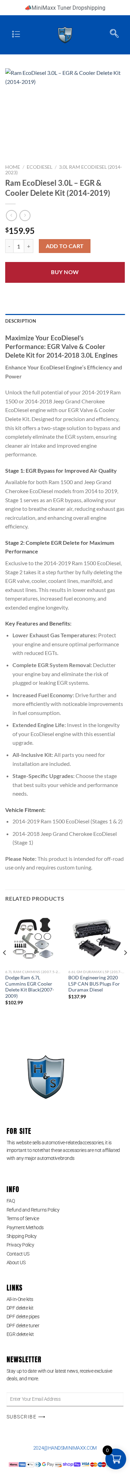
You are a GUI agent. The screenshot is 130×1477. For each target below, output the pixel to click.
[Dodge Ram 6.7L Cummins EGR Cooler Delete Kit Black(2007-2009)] (33, 938)
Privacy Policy (20, 1245)
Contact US (18, 1254)
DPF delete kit (20, 1308)
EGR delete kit (20, 1334)
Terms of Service (23, 1218)
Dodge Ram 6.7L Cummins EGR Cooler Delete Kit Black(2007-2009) (29, 987)
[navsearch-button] (114, 35)
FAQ (11, 1201)
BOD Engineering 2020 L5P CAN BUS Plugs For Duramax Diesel (94, 984)
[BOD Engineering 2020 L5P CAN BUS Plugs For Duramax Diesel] (96, 938)
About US (16, 1262)
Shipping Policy (22, 1236)
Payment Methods (25, 1227)
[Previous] (4, 966)
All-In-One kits (20, 1299)
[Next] (125, 966)
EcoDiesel (39, 167)
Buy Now (65, 272)
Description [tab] (20, 321)
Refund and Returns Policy (33, 1210)
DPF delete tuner (23, 1325)
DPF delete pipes (23, 1316)
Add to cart (65, 246)
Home (12, 167)
